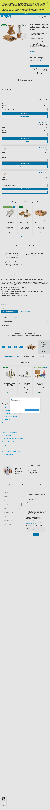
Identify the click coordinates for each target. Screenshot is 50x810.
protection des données (14, 406)
